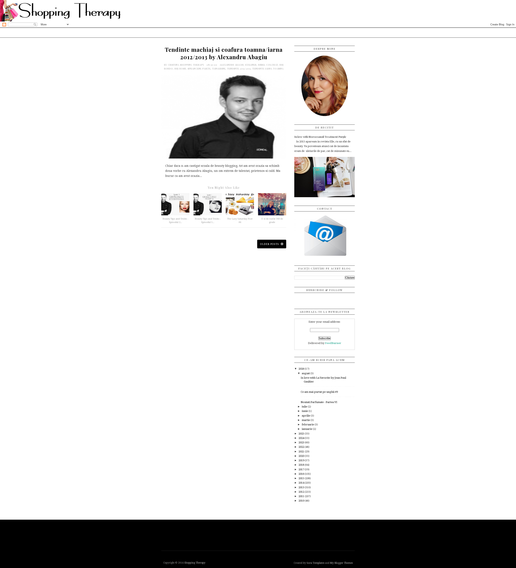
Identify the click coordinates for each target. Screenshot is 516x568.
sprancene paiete (199, 68)
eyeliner (251, 64)
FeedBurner (333, 343)
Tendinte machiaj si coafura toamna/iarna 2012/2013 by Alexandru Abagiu (224, 53)
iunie (305, 411)
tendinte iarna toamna (268, 68)
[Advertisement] (259, 535)
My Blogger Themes (341, 563)
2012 (302, 491)
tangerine (219, 68)
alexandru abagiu (232, 64)
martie (306, 420)
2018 (302, 464)
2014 (302, 482)
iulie (305, 406)
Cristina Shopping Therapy (186, 64)
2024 (302, 437)
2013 (302, 487)
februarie (308, 424)
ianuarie (307, 428)
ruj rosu (180, 68)
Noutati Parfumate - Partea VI (319, 402)
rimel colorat (268, 64)
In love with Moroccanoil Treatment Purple (320, 136)
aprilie (306, 415)
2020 (302, 455)
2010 (302, 500)
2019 (302, 460)
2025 (302, 433)
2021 (302, 451)
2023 (302, 442)
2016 (302, 473)
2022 (302, 446)
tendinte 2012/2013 (239, 68)
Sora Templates (315, 563)
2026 (302, 368)
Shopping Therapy (194, 562)
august (306, 373)
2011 (302, 496)
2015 (302, 478)
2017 (302, 469)
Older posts (270, 244)
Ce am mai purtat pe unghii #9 (319, 391)
